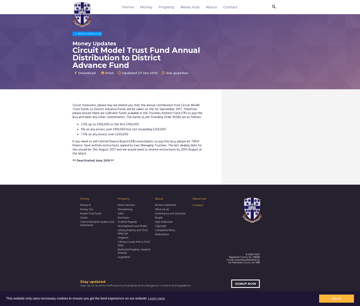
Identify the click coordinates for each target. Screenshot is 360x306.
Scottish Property (127, 222)
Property (166, 7)
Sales (121, 213)
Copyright (160, 226)
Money (146, 7)
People (159, 218)
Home (128, 7)
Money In (85, 205)
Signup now (245, 284)
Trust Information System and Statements (97, 223)
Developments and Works (132, 226)
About (211, 7)
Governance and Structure (170, 213)
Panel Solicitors (126, 205)
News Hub (190, 7)
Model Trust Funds (90, 213)
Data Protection (164, 222)
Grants (84, 218)
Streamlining (125, 209)
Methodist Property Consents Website (134, 251)
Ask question (174, 73)
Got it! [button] (336, 298)
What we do (162, 209)
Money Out (86, 209)
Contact (230, 7)
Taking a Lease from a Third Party (134, 243)
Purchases (123, 218)
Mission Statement (165, 205)
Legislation (124, 257)
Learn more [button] (156, 298)
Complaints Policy (165, 230)
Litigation (123, 238)
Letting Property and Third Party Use (133, 232)
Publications (162, 234)
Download (85, 73)
